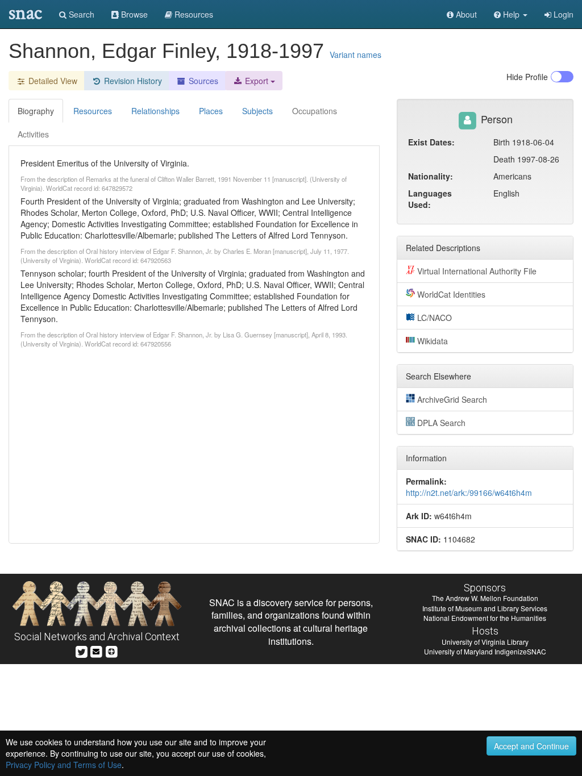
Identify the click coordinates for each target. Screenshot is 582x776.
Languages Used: (430, 198)
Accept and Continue (531, 746)
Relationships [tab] (155, 110)
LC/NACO (434, 317)
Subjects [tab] (257, 110)
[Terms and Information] (111, 651)
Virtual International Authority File (477, 271)
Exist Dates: (431, 142)
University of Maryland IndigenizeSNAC (485, 651)
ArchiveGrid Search (452, 399)
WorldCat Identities (451, 294)
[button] (510, 14)
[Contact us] (96, 651)
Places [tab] (211, 110)
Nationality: (430, 176)
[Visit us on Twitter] (82, 651)
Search (80, 14)
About (465, 14)
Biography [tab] (36, 110)
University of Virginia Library (485, 641)
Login (562, 14)
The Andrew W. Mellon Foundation (485, 598)
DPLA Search (441, 422)
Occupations (314, 110)
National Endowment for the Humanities (484, 618)
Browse (133, 14)
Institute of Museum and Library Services (484, 608)
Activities (33, 134)
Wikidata (432, 341)
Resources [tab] (92, 110)
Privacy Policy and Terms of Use (64, 764)
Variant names (355, 54)
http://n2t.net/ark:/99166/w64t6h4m (469, 492)
